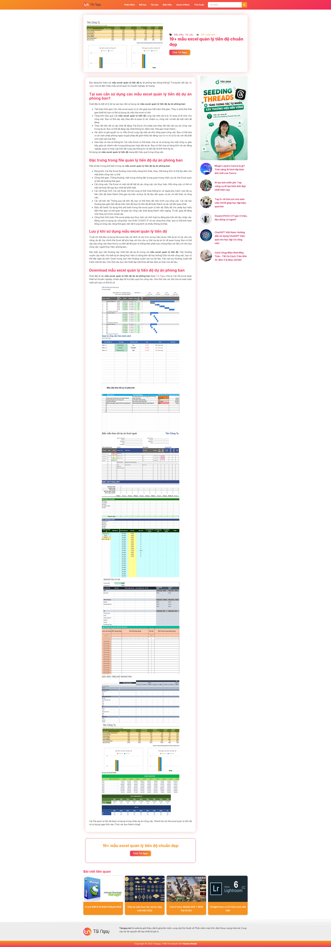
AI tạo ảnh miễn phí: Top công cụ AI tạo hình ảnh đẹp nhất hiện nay (230, 186)
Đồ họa (142, 4)
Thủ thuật (199, 4)
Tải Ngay (160, 276)
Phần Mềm (129, 4)
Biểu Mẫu (167, 4)
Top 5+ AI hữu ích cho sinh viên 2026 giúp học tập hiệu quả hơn (230, 203)
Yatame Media (189, 943)
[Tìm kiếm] (244, 5)
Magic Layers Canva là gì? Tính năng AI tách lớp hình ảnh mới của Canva (230, 169)
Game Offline (183, 4)
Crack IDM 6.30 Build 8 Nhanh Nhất (103, 907)
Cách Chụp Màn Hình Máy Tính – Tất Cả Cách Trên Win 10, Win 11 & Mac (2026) (231, 256)
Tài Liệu (154, 4)
